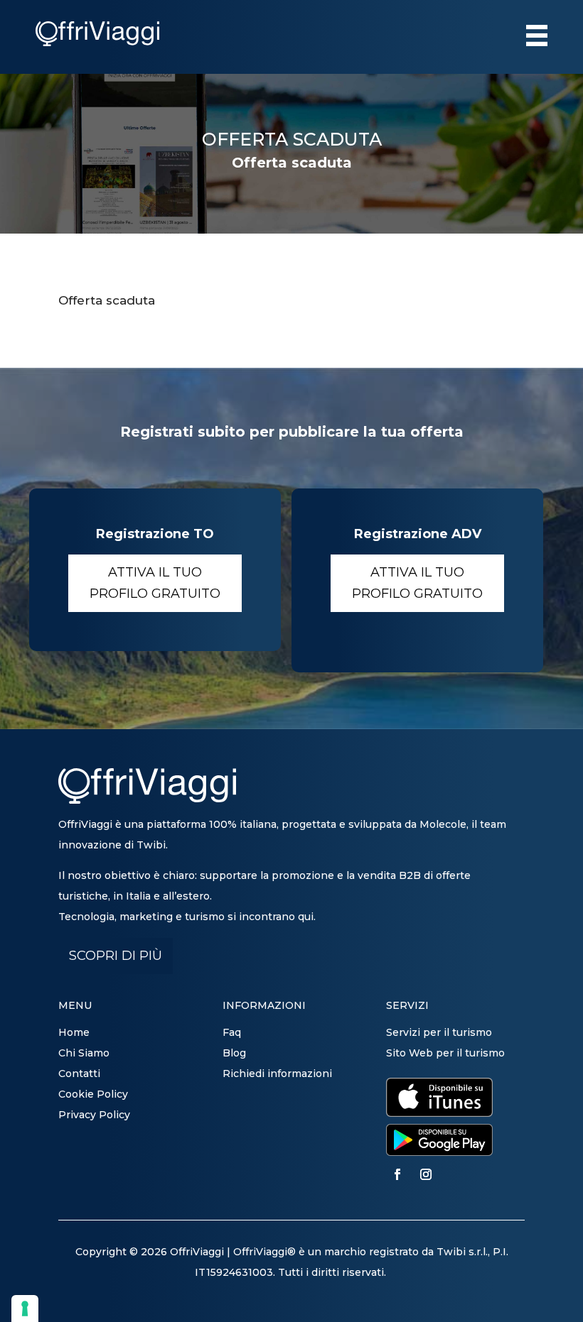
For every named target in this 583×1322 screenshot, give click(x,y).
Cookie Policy (93, 1094)
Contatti (79, 1073)
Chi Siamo (83, 1053)
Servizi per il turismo (439, 1032)
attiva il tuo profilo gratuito (155, 583)
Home (74, 1032)
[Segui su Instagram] (425, 1174)
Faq (232, 1032)
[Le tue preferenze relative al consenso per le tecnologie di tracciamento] (24, 1308)
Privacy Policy (94, 1114)
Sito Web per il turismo (445, 1053)
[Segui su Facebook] (397, 1174)
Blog (234, 1053)
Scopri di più (115, 955)
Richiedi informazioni (277, 1073)
